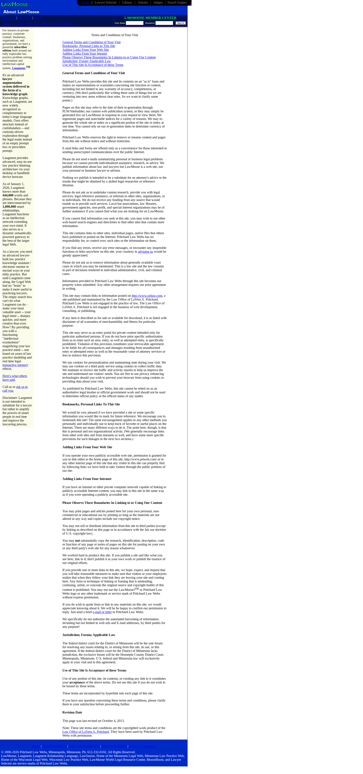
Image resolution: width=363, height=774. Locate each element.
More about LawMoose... (58, 23)
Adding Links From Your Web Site (85, 49)
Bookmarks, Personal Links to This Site (88, 46)
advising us (145, 251)
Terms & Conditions (142, 746)
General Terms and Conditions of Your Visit (91, 42)
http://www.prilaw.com (147, 295)
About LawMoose (54, 746)
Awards (19, 23)
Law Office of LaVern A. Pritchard (85, 731)
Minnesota (9, 18)
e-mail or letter (102, 612)
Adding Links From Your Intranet (84, 53)
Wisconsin (25, 18)
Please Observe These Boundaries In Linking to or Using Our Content (109, 57)
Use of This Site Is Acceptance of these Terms (92, 65)
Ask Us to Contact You (84, 746)
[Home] (15, 6)
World (38, 18)
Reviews (33, 23)
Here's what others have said (15, 377)
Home (85, 2)
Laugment (18, 68)
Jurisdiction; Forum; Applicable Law (86, 61)
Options (7, 23)
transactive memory (15, 365)
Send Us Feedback (114, 746)
